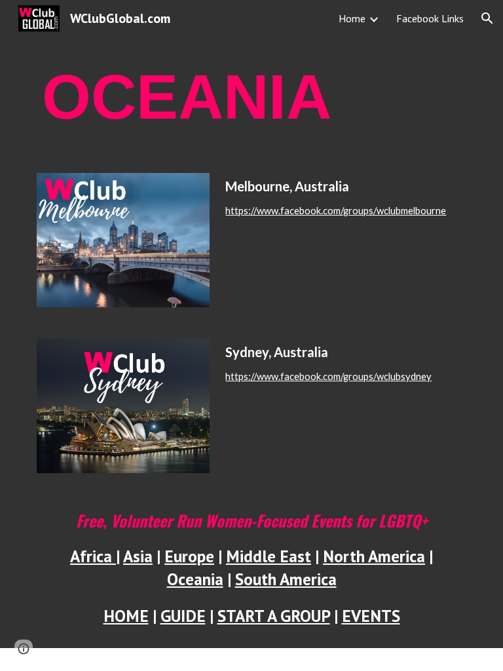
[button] (487, 18)
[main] (251, 97)
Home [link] (352, 18)
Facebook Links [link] (430, 18)
